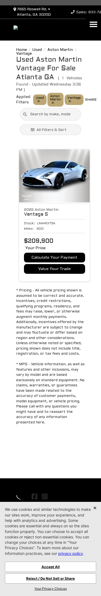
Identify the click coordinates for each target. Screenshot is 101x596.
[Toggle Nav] (93, 24)
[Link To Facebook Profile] (35, 496)
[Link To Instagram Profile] (44, 496)
